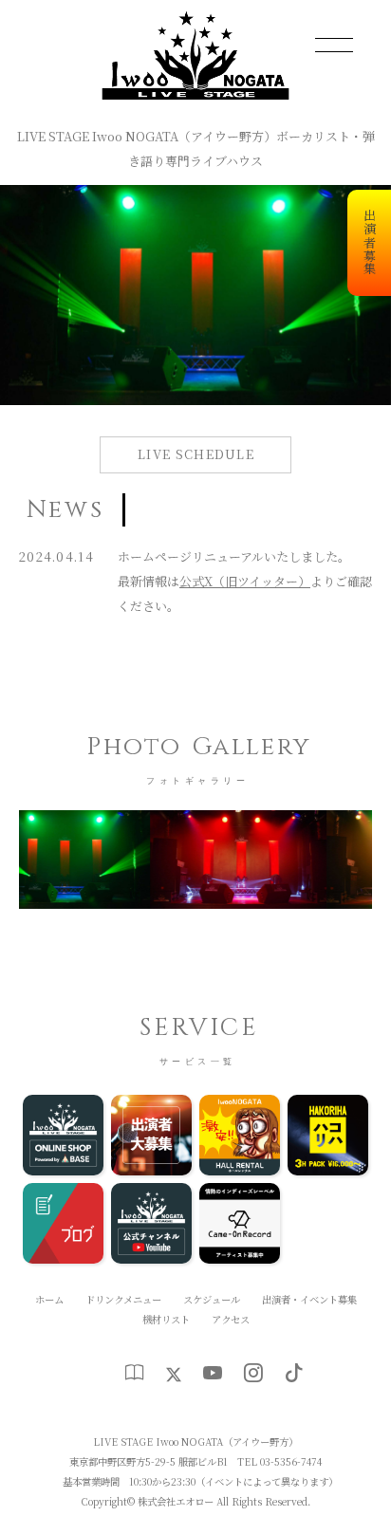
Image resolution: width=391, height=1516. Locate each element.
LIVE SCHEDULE (196, 454)
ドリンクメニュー (123, 1299)
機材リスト (166, 1319)
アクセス (231, 1319)
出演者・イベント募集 (309, 1299)
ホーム (49, 1299)
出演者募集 (370, 243)
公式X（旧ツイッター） (244, 581)
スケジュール (211, 1299)
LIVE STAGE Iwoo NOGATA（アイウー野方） (195, 1441)
